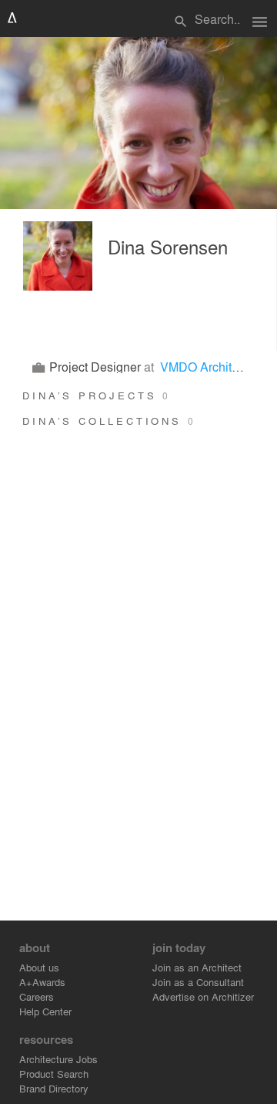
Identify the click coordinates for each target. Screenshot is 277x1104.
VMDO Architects (207, 366)
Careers (36, 996)
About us (39, 967)
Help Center (45, 1011)
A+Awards (42, 981)
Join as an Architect (197, 967)
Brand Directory (53, 1088)
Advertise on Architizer (203, 996)
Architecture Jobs (58, 1059)
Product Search (53, 1073)
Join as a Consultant (198, 981)
